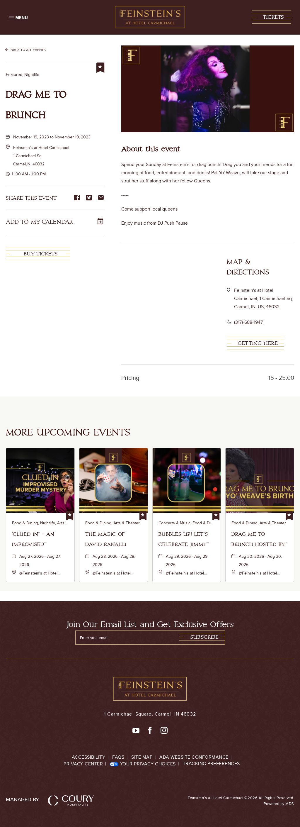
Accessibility (88, 757)
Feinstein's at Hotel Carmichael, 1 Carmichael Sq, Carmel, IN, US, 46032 (263, 298)
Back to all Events (28, 49)
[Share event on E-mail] (101, 198)
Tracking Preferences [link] (211, 763)
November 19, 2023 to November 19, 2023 (52, 137)
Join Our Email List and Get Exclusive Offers (150, 624)
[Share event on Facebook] (77, 198)
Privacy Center (83, 763)
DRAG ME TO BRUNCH (36, 105)
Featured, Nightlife (22, 74)
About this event (151, 149)
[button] (271, 17)
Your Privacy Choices (147, 763)
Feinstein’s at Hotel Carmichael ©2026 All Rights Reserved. (241, 800)
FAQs (118, 757)
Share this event (31, 198)
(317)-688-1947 (248, 322)
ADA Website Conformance (194, 757)
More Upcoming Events (68, 432)
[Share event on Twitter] (89, 198)
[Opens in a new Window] (135, 731)
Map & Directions (248, 267)
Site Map (141, 757)
